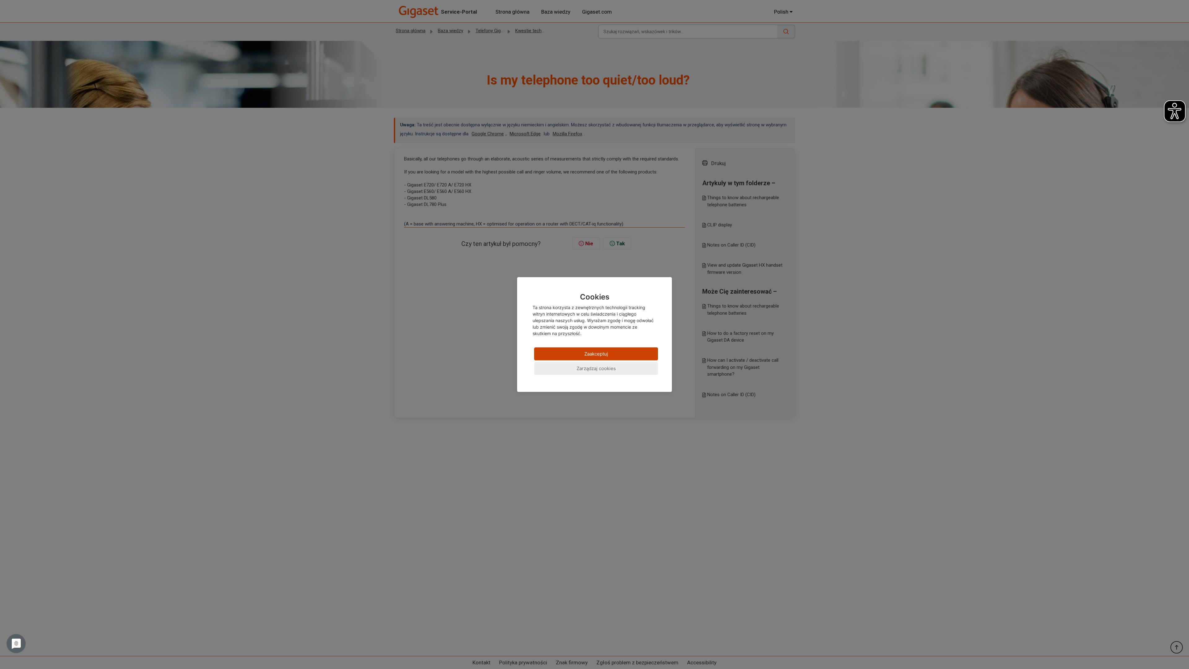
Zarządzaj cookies (596, 368)
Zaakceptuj (596, 353)
